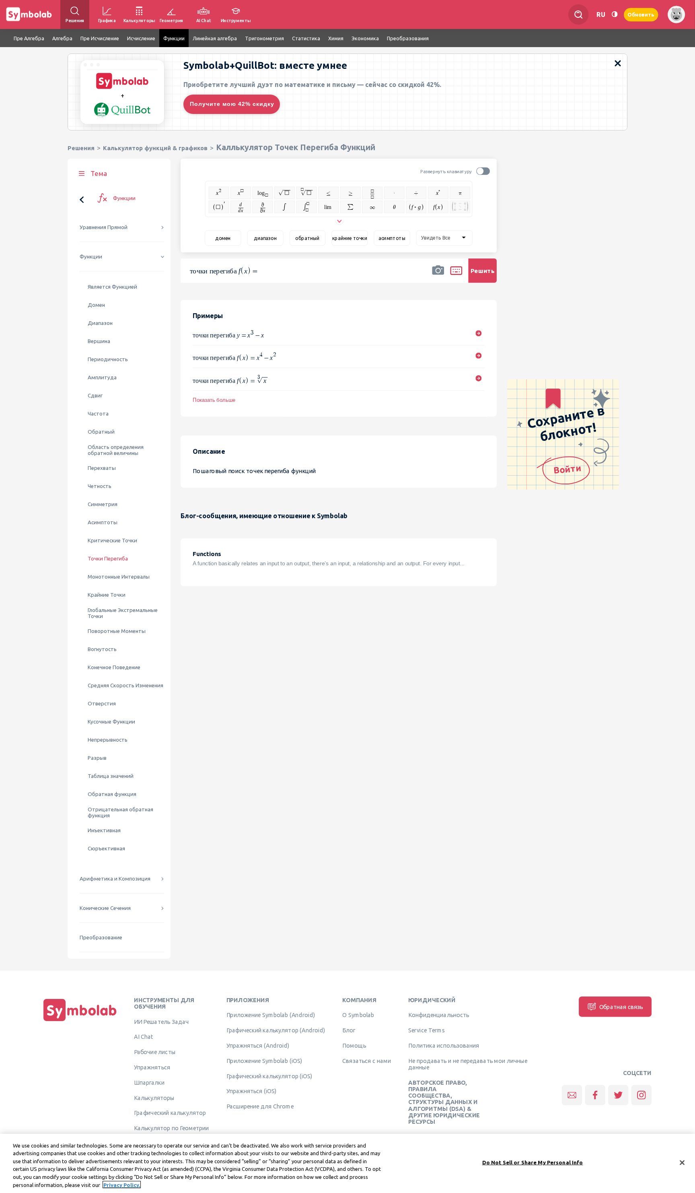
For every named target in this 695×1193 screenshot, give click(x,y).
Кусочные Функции (111, 722)
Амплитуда (102, 377)
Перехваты (102, 468)
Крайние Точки (106, 595)
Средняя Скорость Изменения (125, 685)
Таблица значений (111, 776)
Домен (96, 305)
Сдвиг (95, 396)
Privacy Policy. (121, 1184)
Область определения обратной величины (116, 450)
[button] (438, 276)
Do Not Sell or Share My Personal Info (532, 1162)
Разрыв (97, 758)
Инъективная (104, 830)
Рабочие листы (155, 1052)
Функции (91, 257)
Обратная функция (112, 794)
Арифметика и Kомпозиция (115, 879)
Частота (98, 414)
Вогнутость (102, 649)
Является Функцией (112, 287)
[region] (347, 1163)
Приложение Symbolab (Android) (270, 1015)
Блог (348, 1030)
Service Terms (426, 1030)
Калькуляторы (154, 1097)
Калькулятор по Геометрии (171, 1128)
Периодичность (108, 359)
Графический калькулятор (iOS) (269, 1076)
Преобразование (101, 938)
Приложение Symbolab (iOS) (264, 1060)
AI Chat (143, 1037)
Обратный (101, 432)
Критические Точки (112, 541)
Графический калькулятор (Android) (275, 1030)
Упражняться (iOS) (251, 1091)
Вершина (99, 341)
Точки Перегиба (108, 559)
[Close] (682, 1163)
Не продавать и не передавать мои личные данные (467, 1063)
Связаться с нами (366, 1060)
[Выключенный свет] (614, 14)
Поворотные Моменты (117, 631)
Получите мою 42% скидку (232, 104)
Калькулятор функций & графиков (155, 148)
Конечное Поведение (114, 667)
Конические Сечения (105, 908)
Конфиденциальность (438, 1015)
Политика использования (443, 1045)
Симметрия (102, 504)
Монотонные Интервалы (119, 577)
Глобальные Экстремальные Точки (123, 613)
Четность (99, 486)
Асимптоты (102, 522)
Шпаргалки (149, 1082)
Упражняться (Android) (258, 1045)
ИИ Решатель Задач (161, 1021)
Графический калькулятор (170, 1113)
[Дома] (80, 1021)
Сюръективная (106, 849)
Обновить (641, 14)
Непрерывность (107, 740)
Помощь (354, 1045)
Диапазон (100, 323)
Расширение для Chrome (260, 1106)
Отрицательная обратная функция (120, 812)
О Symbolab (358, 1015)
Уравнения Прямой (103, 227)
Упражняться (152, 1067)
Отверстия (102, 704)
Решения (81, 148)
